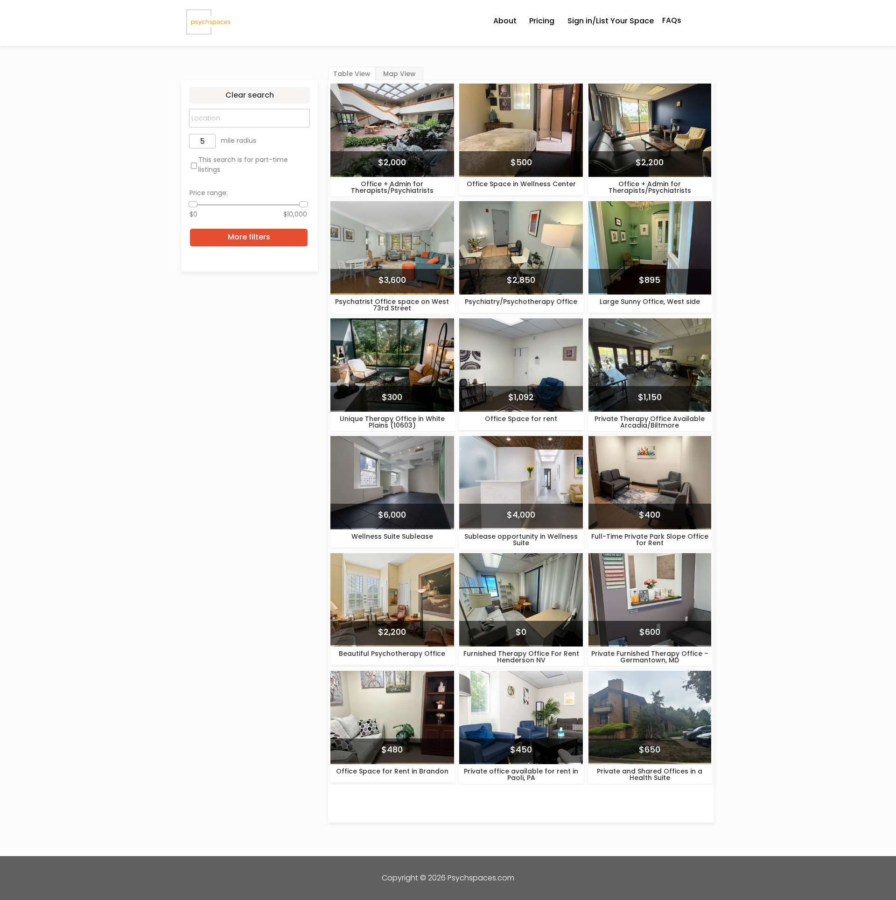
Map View (399, 73)
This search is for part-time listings (243, 164)
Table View (352, 73)
